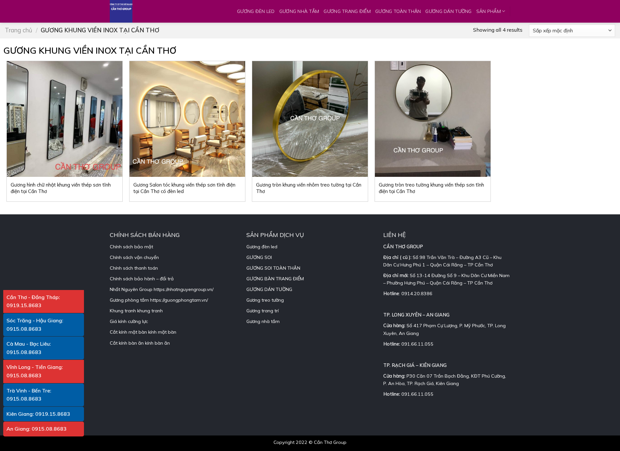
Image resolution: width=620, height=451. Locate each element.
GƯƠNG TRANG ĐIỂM (347, 11)
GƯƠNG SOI (259, 257)
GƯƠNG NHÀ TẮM (299, 11)
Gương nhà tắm (263, 321)
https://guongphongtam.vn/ (179, 300)
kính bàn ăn (157, 343)
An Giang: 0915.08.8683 (36, 428)
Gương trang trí (262, 311)
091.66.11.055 (417, 344)
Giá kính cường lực (129, 321)
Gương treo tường (265, 300)
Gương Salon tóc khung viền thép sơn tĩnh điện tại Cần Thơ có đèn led (184, 188)
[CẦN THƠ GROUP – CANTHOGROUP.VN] (126, 11)
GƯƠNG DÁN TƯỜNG (448, 11)
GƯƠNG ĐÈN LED (256, 11)
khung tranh (150, 311)
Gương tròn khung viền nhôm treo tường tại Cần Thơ (308, 188)
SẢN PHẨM (488, 11)
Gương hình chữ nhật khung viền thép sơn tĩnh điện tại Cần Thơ (61, 188)
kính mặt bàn (162, 332)
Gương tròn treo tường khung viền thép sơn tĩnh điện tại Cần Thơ (431, 188)
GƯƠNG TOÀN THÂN (398, 11)
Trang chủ (18, 30)
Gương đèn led (261, 247)
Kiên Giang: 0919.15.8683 (38, 414)
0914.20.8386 (416, 293)
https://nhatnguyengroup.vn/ (183, 289)
